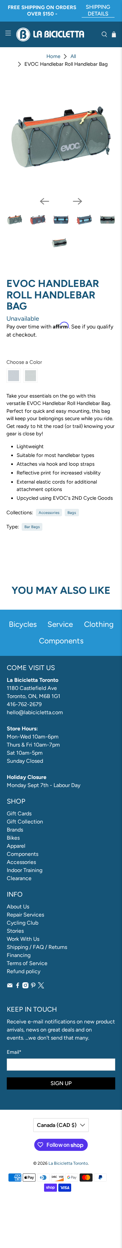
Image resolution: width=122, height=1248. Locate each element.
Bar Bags (32, 526)
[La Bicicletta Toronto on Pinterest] (33, 986)
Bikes (13, 838)
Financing (18, 955)
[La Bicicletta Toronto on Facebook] (18, 986)
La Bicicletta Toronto (68, 1163)
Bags (71, 512)
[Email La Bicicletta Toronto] (10, 986)
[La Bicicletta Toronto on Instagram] (25, 986)
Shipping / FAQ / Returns (37, 947)
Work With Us (23, 939)
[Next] (78, 201)
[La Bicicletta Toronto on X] (41, 986)
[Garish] (13, 376)
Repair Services (25, 914)
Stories (15, 931)
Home (53, 56)
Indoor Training (24, 870)
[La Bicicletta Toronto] (56, 34)
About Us (18, 906)
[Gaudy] (30, 376)
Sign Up (61, 1083)
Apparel (16, 846)
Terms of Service (27, 963)
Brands (15, 829)
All (73, 56)
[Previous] (44, 201)
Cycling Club (22, 923)
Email (14, 1052)
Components (22, 854)
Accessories (49, 512)
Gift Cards (19, 813)
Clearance (19, 878)
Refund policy (23, 971)
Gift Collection (25, 821)
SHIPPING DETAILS (98, 10)
